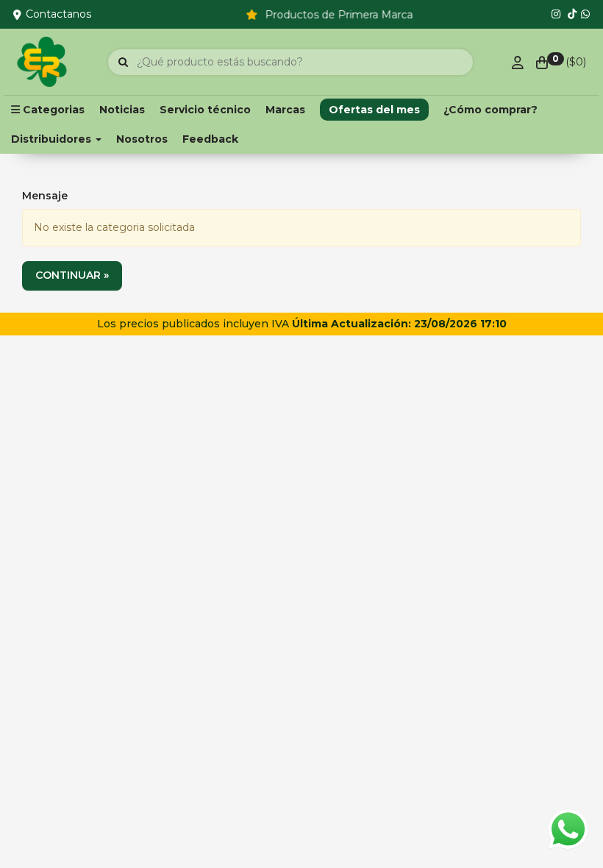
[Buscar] (123, 62)
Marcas (285, 109)
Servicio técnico (205, 109)
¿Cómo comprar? (490, 109)
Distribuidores (52, 139)
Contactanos (58, 14)
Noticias (122, 109)
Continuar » (72, 275)
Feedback (210, 139)
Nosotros (142, 139)
